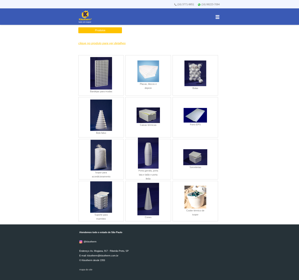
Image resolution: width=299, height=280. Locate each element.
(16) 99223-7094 (210, 4)
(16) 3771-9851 (185, 4)
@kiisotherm (89, 241)
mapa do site (85, 269)
